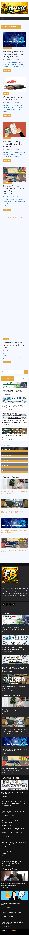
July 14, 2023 (6, 495)
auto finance (6, 449)
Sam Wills (17, 59)
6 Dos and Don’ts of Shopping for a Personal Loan (12, 922)
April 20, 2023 (6, 515)
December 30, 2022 (8, 535)
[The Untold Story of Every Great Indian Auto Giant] (15, 679)
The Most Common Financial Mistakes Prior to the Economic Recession (13, 190)
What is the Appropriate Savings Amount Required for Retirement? (13, 884)
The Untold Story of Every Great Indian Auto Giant (13, 436)
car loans (6, 93)
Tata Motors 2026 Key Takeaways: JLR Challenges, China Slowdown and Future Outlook (14, 406)
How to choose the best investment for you (14, 913)
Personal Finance (8, 48)
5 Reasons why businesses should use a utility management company (14, 843)
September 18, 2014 (8, 815)
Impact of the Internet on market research (12, 852)
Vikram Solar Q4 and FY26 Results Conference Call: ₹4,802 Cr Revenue (12, 390)
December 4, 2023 (7, 887)
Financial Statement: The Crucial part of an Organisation (14, 821)
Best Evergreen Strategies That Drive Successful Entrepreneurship (13, 862)
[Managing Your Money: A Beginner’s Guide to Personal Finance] (14, 484)
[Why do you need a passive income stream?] (14, 895)
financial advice (7, 138)
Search (26, 372)
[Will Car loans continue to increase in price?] (14, 84)
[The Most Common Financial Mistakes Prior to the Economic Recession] (14, 174)
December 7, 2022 (7, 554)
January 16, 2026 (7, 424)
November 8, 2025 (8, 440)
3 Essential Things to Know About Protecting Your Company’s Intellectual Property (14, 833)
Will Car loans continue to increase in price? (14, 98)
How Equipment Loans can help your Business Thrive (13, 812)
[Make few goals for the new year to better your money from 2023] (14, 39)
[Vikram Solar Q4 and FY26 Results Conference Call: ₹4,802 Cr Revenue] (15, 620)
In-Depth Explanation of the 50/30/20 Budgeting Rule (13, 345)
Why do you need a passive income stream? (12, 904)
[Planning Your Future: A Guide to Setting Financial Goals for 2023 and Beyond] (14, 503)
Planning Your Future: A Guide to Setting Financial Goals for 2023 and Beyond (13, 512)
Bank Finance (6, 460)
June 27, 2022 (6, 907)
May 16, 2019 (7, 846)
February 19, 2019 (8, 916)
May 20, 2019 (7, 836)
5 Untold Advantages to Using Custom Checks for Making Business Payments (13, 802)
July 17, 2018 (6, 926)
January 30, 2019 (7, 856)
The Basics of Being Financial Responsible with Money (12, 144)
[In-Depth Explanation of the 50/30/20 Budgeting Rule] (14, 277)
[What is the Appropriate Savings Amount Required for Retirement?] (14, 876)
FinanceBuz (14, 930)
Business (5, 470)
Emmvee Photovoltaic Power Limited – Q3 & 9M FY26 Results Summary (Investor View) (14, 421)
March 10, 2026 (7, 409)
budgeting (6, 339)
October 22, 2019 (8, 805)
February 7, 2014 (7, 825)
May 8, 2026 (6, 394)
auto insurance (6, 455)
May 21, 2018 (7, 865)
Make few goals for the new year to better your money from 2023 (13, 54)
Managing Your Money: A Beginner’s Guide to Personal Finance (14, 492)
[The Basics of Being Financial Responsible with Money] (14, 129)
